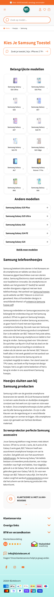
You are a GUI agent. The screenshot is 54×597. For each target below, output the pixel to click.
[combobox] (27, 20)
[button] (4, 9)
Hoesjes (15, 28)
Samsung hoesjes (41, 291)
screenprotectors (34, 478)
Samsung (24, 28)
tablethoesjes (9, 458)
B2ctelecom (15, 580)
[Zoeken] (47, 51)
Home (8, 28)
